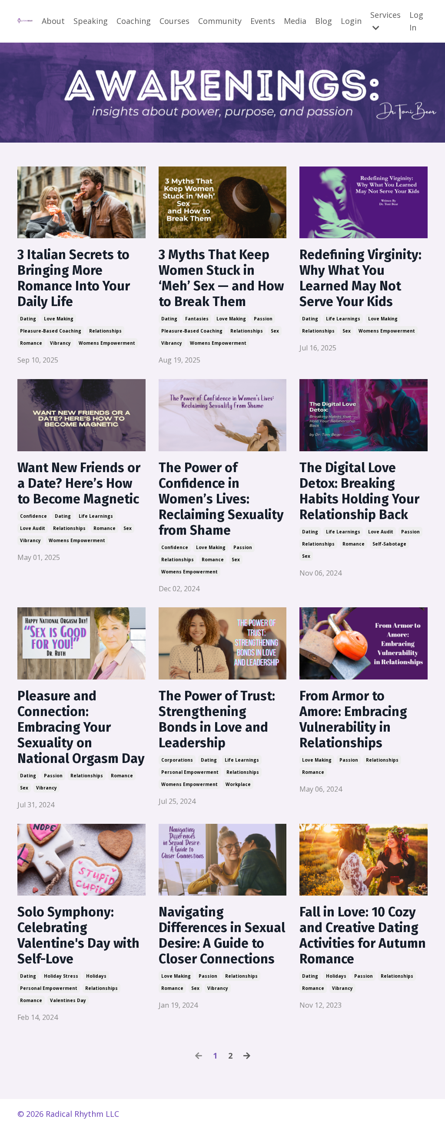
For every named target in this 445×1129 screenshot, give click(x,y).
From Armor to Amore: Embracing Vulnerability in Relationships (353, 719)
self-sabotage (389, 544)
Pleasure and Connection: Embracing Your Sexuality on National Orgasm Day (81, 727)
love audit (32, 528)
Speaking (90, 21)
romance (31, 343)
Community (220, 21)
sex (275, 331)
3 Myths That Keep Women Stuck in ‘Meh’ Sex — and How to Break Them (221, 278)
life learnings (343, 319)
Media (295, 21)
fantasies (197, 319)
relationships (105, 331)
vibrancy (60, 343)
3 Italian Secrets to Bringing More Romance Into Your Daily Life (73, 278)
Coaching (133, 21)
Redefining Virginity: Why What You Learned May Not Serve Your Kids (360, 278)
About (53, 21)
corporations (177, 760)
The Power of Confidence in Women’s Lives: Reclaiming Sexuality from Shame (221, 499)
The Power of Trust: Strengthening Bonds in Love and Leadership (217, 719)
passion (263, 319)
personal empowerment (190, 772)
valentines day (68, 1000)
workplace (238, 784)
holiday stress (61, 976)
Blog (323, 21)
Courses (174, 21)
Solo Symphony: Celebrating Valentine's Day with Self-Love (78, 935)
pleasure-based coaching (50, 331)
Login (351, 21)
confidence (33, 516)
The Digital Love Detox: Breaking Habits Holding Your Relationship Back (359, 491)
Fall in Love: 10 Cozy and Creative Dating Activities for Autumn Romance (362, 935)
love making (58, 319)
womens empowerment (107, 343)
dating (28, 319)
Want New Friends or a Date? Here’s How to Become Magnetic (78, 483)
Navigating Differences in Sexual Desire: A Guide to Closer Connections (222, 935)
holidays (96, 976)
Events (262, 21)
